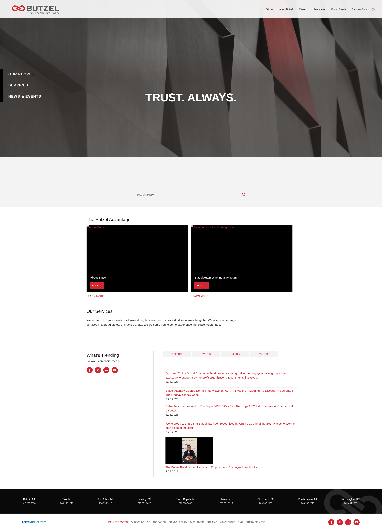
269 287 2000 (265, 503)
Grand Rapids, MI (185, 499)
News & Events (24, 96)
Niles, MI (226, 499)
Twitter (206, 354)
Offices (269, 9)
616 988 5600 (185, 503)
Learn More (95, 296)
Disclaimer (197, 522)
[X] (98, 370)
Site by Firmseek (256, 522)
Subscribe (137, 522)
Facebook (177, 354)
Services (18, 85)
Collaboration (156, 522)
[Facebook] (90, 370)
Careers (303, 9)
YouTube (263, 354)
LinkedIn (235, 354)
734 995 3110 (105, 503)
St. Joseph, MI (265, 499)
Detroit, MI (29, 499)
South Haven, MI (307, 499)
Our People (21, 74)
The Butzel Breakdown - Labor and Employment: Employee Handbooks (211, 467)
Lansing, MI (144, 499)
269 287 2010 (307, 503)
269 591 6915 (226, 503)
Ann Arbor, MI (105, 499)
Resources (319, 9)
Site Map (212, 522)
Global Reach (338, 9)
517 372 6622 (144, 503)
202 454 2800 (350, 503)
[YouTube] (115, 370)
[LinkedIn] (106, 370)
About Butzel (286, 9)
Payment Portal (360, 9)
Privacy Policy (178, 522)
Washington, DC (351, 499)
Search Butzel (145, 194)
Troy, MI (66, 499)
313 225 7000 (29, 503)
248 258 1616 (66, 503)
